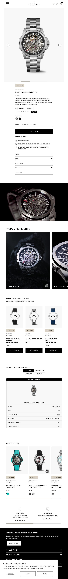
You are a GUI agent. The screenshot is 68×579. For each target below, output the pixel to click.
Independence (40, 370)
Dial (17, 158)
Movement (19, 163)
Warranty (19, 172)
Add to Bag (15, 350)
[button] (8, 45)
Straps (18, 167)
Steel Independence (34, 339)
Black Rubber (30, 494)
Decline (45, 574)
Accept (28, 574)
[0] (61, 4)
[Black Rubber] (30, 494)
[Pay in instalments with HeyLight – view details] (37, 112)
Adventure (28, 373)
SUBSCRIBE (13, 543)
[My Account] (57, 4)
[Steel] (33, 494)
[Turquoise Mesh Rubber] (7, 494)
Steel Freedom (52, 494)
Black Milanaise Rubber (20, 118)
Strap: (18, 116)
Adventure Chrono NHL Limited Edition (38, 486)
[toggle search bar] (54, 4)
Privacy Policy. (38, 568)
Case (17, 154)
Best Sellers (12, 443)
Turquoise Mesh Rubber (7, 494)
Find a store (20, 136)
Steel (16, 118)
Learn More (19, 520)
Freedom (39, 373)
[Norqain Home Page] (34, 4)
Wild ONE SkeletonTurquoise (14, 486)
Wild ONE (28, 370)
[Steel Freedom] (52, 494)
